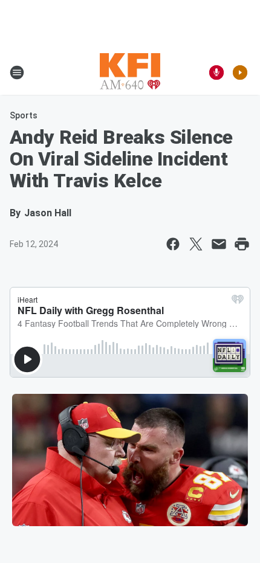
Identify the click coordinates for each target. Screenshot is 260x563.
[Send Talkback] (216, 72)
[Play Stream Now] (240, 72)
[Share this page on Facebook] (172, 244)
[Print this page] (241, 244)
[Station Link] (130, 72)
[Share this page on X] (195, 244)
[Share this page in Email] (218, 244)
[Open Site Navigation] (17, 72)
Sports (23, 115)
